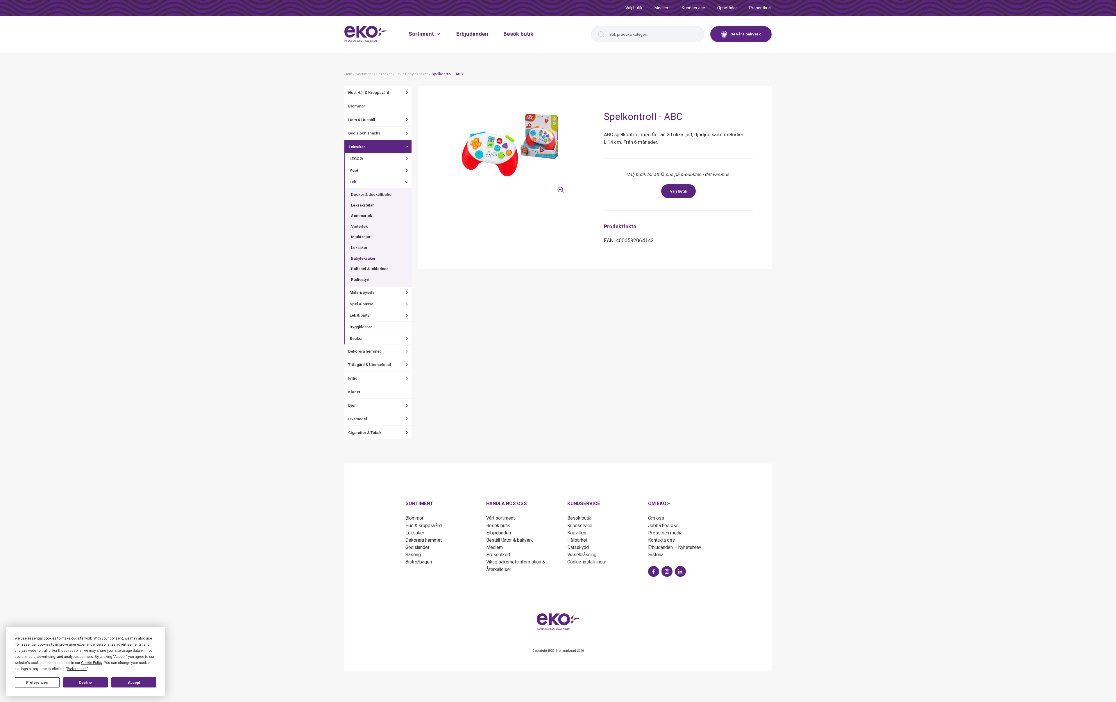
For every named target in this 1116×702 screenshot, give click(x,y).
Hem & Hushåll (361, 119)
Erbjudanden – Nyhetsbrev (674, 547)
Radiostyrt (360, 279)
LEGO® (356, 158)
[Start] (365, 34)
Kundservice (693, 7)
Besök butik (518, 33)
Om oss (656, 518)
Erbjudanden (472, 33)
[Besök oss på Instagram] (667, 571)
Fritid (352, 378)
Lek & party (359, 315)
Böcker (356, 338)
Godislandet (417, 547)
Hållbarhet (577, 540)
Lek (353, 181)
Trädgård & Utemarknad (369, 364)
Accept (134, 683)
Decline (85, 683)
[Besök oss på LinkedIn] (680, 571)
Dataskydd (578, 547)
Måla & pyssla (362, 292)
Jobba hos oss (663, 525)
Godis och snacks (364, 133)
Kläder (354, 391)
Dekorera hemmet (364, 351)
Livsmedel (357, 418)
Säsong (413, 554)
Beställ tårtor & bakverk (509, 540)
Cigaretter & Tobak (364, 432)
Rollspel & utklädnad (370, 268)
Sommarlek (361, 215)
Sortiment (421, 33)
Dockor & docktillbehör (372, 194)
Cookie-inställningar (586, 562)
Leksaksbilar (362, 205)
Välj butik (633, 7)
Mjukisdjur (361, 236)
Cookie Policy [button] (91, 663)
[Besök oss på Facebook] (653, 571)
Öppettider (727, 7)
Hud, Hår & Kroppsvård (368, 92)
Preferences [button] (77, 669)
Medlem (662, 7)
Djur (352, 405)
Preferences (37, 683)
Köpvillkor (577, 533)
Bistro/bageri (418, 562)
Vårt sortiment (500, 518)
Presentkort (760, 7)
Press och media (665, 533)
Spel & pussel (362, 303)
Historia (655, 554)
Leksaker (357, 146)
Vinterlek (359, 226)
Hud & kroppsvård (423, 525)
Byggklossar (361, 326)
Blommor (356, 106)
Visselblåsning (581, 554)
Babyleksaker (363, 258)
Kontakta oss (661, 540)
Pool (354, 170)
